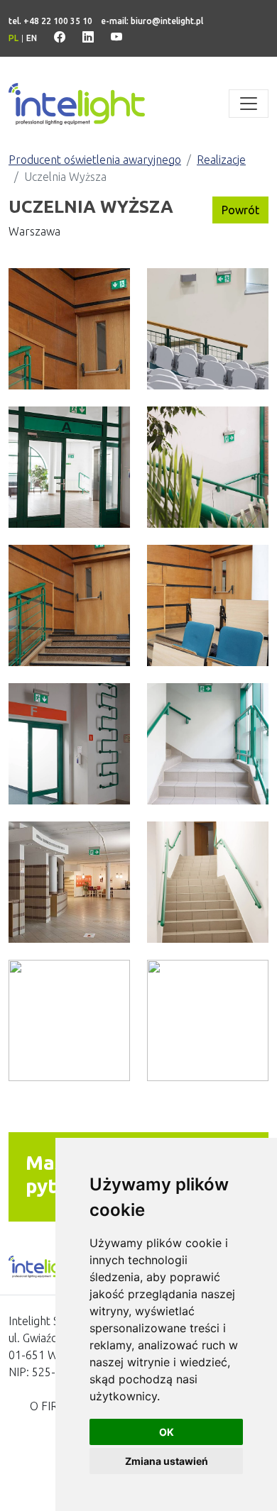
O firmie (53, 1406)
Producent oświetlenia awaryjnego (95, 159)
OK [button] (166, 1432)
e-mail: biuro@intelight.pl (152, 21)
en (31, 38)
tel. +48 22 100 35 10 (50, 21)
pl (13, 38)
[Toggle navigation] (248, 103)
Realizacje (221, 159)
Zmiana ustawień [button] (166, 1461)
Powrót (240, 210)
